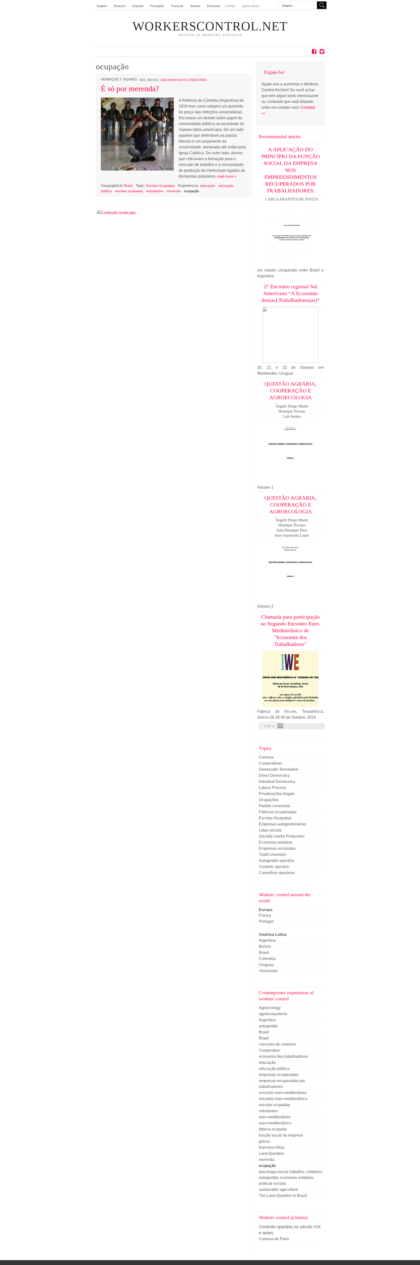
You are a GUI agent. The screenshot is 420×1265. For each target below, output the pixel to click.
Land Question (271, 1153)
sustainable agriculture (278, 1189)
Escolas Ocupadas (160, 186)
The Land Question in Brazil (283, 1195)
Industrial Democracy (277, 781)
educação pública (274, 1068)
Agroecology (270, 1008)
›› (280, 725)
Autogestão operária (276, 860)
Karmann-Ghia (271, 1147)
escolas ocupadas (129, 191)
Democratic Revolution (278, 769)
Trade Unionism (272, 854)
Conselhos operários (277, 873)
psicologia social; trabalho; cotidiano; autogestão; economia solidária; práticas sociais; (291, 1177)
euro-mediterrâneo (275, 1117)
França (265, 915)
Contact (230, 6)
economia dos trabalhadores (283, 1056)
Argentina (267, 940)
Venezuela (268, 971)
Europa (265, 910)
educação (207, 186)
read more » (226, 176)
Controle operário (274, 867)
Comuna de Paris (274, 1239)
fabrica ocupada (273, 1129)
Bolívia (265, 946)
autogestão (268, 1026)
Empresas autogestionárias (282, 824)
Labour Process (272, 788)
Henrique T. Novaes (119, 79)
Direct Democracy (274, 775)
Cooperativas (270, 763)
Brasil (128, 186)
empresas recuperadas (278, 1075)
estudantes (154, 191)
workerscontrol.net (210, 26)
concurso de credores (277, 1044)
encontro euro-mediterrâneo (283, 1093)
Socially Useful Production (282, 836)
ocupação (191, 191)
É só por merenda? (130, 88)
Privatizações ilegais (277, 794)
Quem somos (251, 6)
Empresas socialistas (277, 848)
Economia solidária (275, 842)
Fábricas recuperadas (278, 812)
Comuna (266, 757)
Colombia (267, 959)
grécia (264, 1141)
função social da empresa (281, 1135)
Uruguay (266, 965)
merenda (174, 191)
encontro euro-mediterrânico (283, 1099)
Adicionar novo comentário (184, 80)
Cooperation (269, 1050)
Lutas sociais (270, 830)
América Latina (273, 934)
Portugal (266, 921)
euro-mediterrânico (275, 1123)
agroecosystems (273, 1014)
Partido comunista (274, 806)
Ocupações (269, 800)
